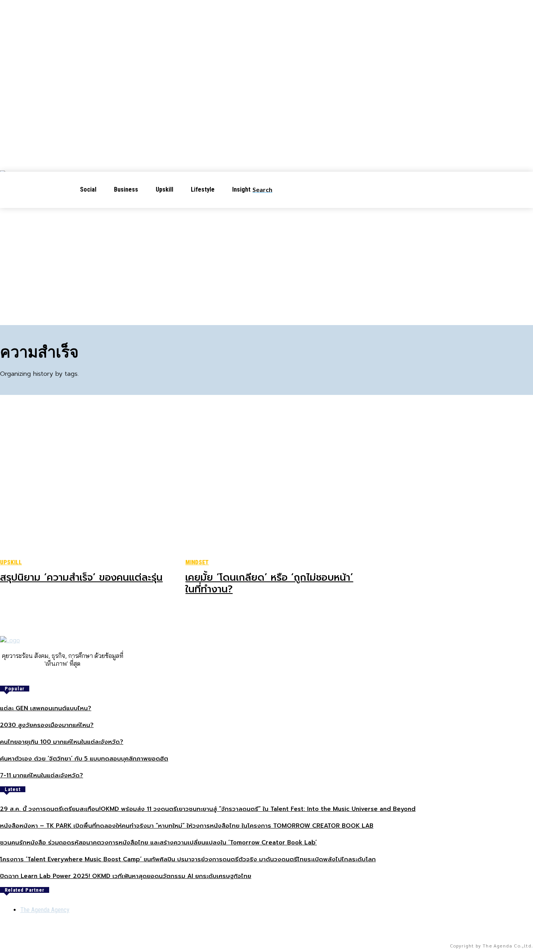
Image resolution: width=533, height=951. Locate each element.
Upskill (11, 562)
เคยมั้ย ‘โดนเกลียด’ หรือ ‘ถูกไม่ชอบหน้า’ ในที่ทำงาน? (269, 583)
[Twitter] (78, 676)
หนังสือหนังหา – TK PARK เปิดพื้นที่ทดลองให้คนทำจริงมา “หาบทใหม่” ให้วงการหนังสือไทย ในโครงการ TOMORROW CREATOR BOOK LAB (186, 825)
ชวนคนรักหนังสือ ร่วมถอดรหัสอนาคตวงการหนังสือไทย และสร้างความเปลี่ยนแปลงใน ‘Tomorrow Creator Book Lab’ (158, 842)
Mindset (197, 562)
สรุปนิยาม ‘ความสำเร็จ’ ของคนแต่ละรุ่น (81, 577)
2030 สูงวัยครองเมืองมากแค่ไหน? (47, 725)
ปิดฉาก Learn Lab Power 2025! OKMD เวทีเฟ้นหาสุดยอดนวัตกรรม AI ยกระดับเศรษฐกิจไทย (125, 876)
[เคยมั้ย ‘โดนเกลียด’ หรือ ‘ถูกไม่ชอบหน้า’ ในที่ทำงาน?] (275, 481)
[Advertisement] (266, 266)
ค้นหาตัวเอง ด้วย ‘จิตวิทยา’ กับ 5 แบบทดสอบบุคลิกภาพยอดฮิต (84, 758)
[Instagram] (57, 676)
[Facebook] (46, 676)
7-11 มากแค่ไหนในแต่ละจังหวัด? (41, 775)
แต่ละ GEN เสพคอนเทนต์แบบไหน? (45, 708)
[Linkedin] (67, 676)
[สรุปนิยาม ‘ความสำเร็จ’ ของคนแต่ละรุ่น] (89, 481)
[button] (268, 189)
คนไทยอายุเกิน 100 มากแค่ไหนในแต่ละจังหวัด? (61, 742)
